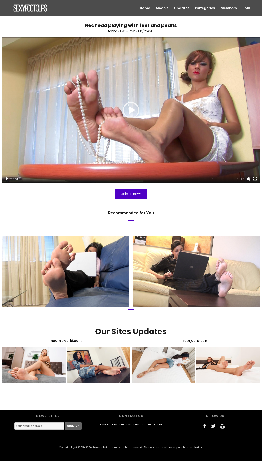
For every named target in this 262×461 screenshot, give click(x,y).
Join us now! (131, 193)
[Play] (7, 179)
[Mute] (248, 179)
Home (145, 8)
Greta (179, 304)
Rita (48, 304)
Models (162, 8)
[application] (131, 110)
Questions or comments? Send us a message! (131, 424)
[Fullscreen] (255, 179)
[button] (131, 110)
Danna (112, 31)
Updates (181, 8)
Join (246, 8)
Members (229, 8)
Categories (205, 8)
